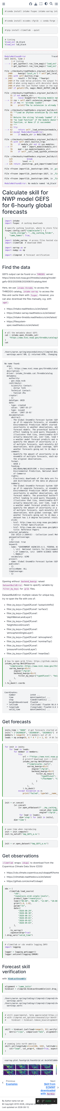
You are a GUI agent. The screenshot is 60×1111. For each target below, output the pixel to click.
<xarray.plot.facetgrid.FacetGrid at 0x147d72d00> (31, 1060)
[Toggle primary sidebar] (3, 4)
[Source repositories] (30, 4)
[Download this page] (35, 4)
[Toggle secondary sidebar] (56, 4)
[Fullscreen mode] (41, 4)
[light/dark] (46, 3)
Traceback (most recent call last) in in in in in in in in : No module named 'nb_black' (31, 119)
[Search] (51, 3)
